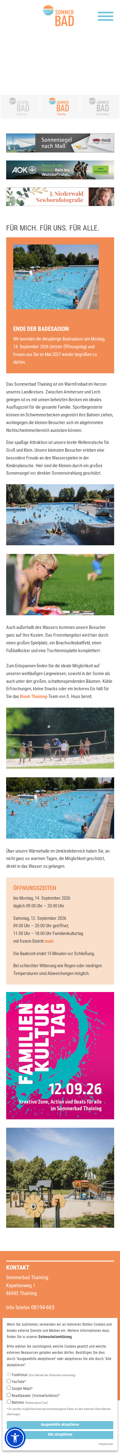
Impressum (106, 1444)
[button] (15, 1438)
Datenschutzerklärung (55, 1337)
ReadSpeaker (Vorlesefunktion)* (35, 1396)
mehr (49, 941)
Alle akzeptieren (60, 1434)
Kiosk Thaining (33, 696)
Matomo (29, 1402)
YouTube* (18, 1382)
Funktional (43, 1375)
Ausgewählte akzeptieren (60, 1424)
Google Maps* (22, 1388)
